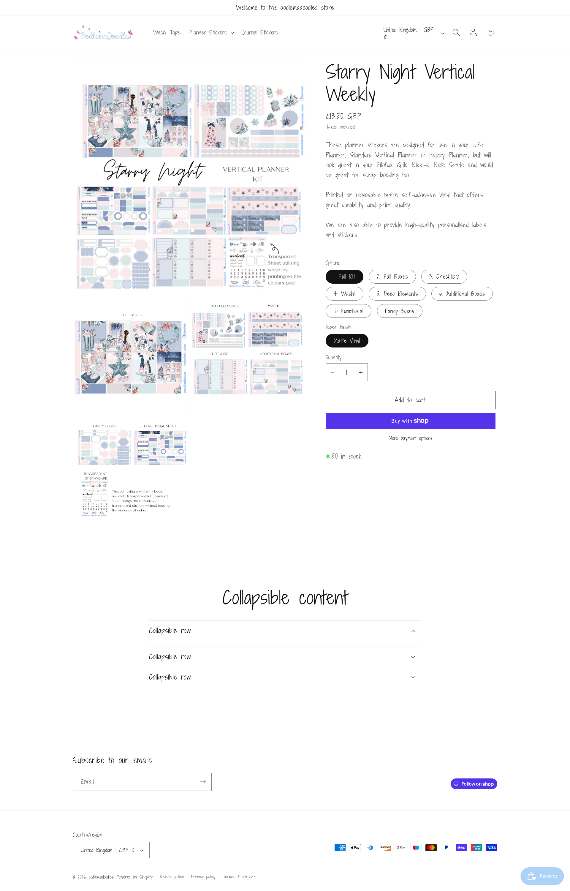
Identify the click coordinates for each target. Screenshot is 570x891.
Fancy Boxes (399, 311)
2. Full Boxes (392, 277)
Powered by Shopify (135, 877)
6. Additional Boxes (462, 294)
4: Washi (344, 294)
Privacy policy (203, 876)
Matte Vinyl (347, 341)
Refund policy (172, 876)
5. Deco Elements (397, 294)
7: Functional (349, 311)
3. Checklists (444, 277)
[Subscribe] (202, 782)
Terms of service (239, 876)
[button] (211, 33)
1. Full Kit (344, 277)
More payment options (411, 438)
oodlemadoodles (101, 877)
